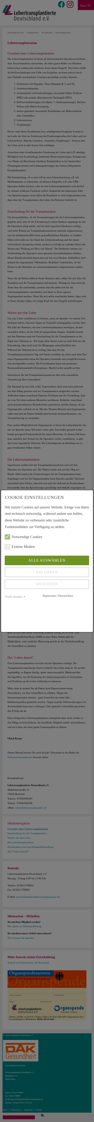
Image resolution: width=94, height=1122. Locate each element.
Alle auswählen (46, 560)
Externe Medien (23, 547)
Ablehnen (47, 572)
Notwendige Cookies (27, 537)
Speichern (47, 584)
